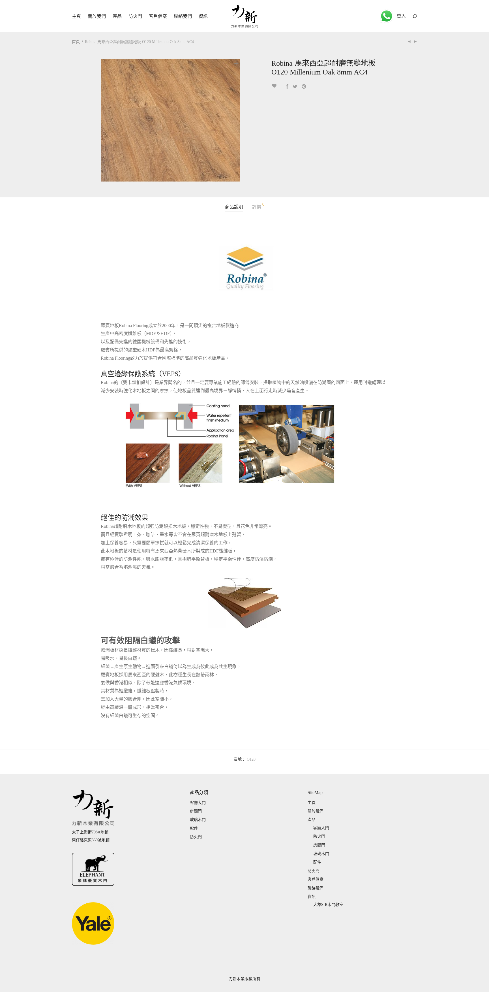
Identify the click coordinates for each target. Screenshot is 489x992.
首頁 (76, 42)
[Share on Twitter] (295, 86)
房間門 (196, 811)
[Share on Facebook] (287, 86)
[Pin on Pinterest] (304, 86)
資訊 (203, 16)
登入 (401, 16)
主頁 (76, 16)
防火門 (135, 16)
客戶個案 (158, 16)
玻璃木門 (198, 820)
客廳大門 (198, 803)
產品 (117, 16)
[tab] (234, 207)
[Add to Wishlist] (276, 86)
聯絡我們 (183, 16)
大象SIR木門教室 (328, 905)
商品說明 (234, 206)
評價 (258, 205)
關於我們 (97, 16)
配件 (194, 828)
